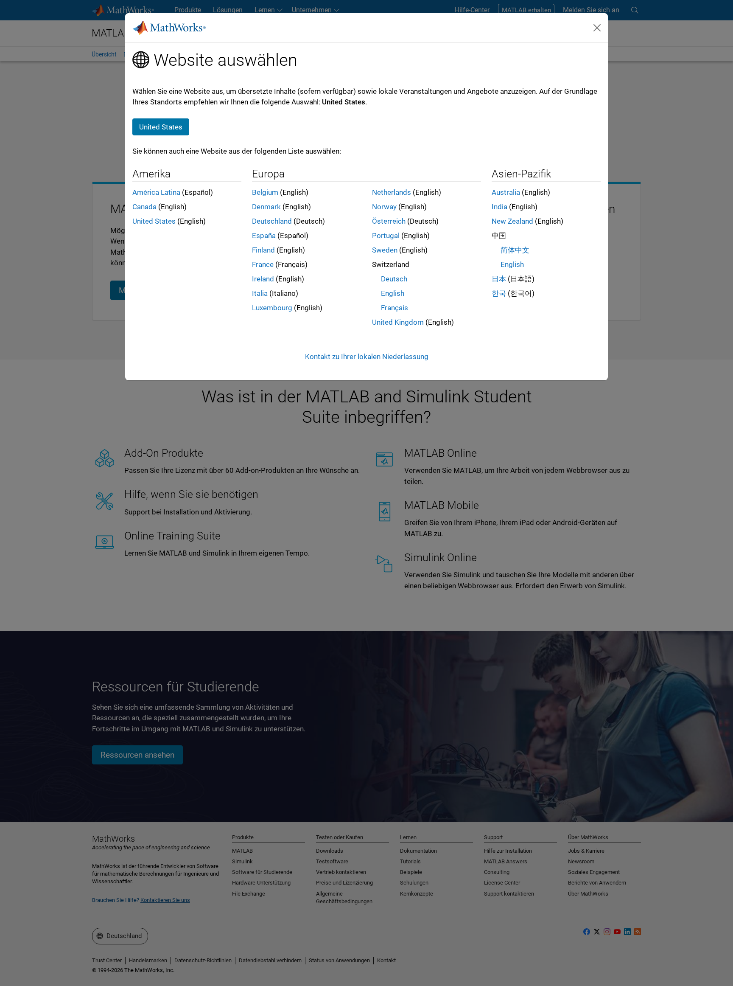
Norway (384, 206)
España (264, 235)
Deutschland (272, 221)
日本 (499, 279)
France (263, 264)
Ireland (263, 279)
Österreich (389, 221)
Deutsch (394, 279)
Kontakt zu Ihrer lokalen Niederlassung (366, 356)
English (392, 293)
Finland (263, 250)
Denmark (266, 206)
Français (394, 307)
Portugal (386, 235)
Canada (144, 206)
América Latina (156, 192)
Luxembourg (272, 307)
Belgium (265, 192)
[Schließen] (597, 27)
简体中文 (515, 250)
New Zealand (512, 221)
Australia (506, 192)
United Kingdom (398, 322)
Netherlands (391, 192)
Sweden (384, 250)
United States (154, 221)
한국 (499, 293)
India (499, 206)
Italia (260, 293)
